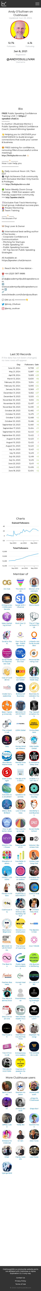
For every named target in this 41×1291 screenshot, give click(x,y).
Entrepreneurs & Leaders (20, 1054)
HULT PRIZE (34, 946)
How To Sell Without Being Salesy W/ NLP (20, 913)
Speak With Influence (20, 606)
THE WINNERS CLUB (34, 1054)
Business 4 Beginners (7, 931)
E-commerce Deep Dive (34, 763)
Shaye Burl (34, 1109)
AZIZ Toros (34, 1141)
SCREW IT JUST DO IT (34, 780)
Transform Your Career (20, 679)
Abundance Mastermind (7, 763)
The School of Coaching (20, 947)
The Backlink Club (34, 931)
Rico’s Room (34, 605)
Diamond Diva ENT (34, 1018)
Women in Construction (20, 931)
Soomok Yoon (34, 1126)
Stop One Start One (7, 1018)
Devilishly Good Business (34, 813)
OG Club (7, 589)
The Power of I (7, 1036)
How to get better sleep (7, 830)
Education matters (7, 862)
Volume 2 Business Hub (34, 846)
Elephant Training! (34, 1036)
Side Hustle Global (34, 747)
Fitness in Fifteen (7, 895)
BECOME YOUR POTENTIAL (20, 714)
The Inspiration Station (20, 878)
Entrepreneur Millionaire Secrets (7, 607)
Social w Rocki (7, 642)
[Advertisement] (20, 86)
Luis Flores (34, 1157)
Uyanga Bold (7, 1173)
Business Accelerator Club (34, 696)
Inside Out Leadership (7, 695)
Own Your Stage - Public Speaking (20, 643)
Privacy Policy (20, 1281)
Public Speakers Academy (20, 966)
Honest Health (20, 983)
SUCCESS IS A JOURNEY (7, 796)
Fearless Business (7, 983)
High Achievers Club (20, 661)
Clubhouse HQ (7, 911)
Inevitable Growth (20, 862)
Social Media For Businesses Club (7, 662)
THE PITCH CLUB (6, 1054)
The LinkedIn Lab (7, 731)
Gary (7, 746)
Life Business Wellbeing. (34, 965)
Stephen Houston (20, 1093)
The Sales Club (20, 590)
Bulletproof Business (20, 695)
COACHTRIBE (34, 895)
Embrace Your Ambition (34, 878)
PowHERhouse (20, 999)
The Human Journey (34, 796)
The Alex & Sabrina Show (7, 999)
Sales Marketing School (7, 624)
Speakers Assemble (20, 796)
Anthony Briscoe (20, 1110)
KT (7, 1109)
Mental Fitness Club (20, 763)
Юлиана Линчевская (7, 1142)
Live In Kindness (20, 812)
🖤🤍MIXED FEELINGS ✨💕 (34, 912)
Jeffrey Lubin (7, 1126)
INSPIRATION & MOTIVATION (20, 1037)
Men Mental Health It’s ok (20, 1019)
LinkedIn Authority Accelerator (34, 643)
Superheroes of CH (20, 846)
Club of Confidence (7, 679)
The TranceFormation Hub (34, 714)
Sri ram (20, 1141)
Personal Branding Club (34, 661)
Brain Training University (7, 713)
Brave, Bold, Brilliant (6, 812)
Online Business (34, 731)
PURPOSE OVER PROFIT (20, 895)
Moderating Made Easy (34, 679)
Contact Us (20, 1278)
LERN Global (20, 730)
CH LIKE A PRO (34, 983)
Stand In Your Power (7, 846)
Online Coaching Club (34, 862)
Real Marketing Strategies (34, 1000)
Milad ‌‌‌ (7, 1157)
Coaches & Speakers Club (20, 1071)
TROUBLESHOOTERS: (6, 1070)
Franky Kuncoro (20, 1158)
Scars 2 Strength (7, 780)
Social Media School (34, 830)
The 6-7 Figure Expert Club (34, 625)
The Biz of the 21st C (20, 780)
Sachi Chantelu (7, 1093)
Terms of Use (20, 1284)
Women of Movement (34, 590)
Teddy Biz (20, 1125)
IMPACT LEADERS (7, 878)
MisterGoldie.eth (34, 1093)
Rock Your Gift (20, 624)
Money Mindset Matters (20, 747)
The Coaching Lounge (20, 830)
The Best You (7, 965)
